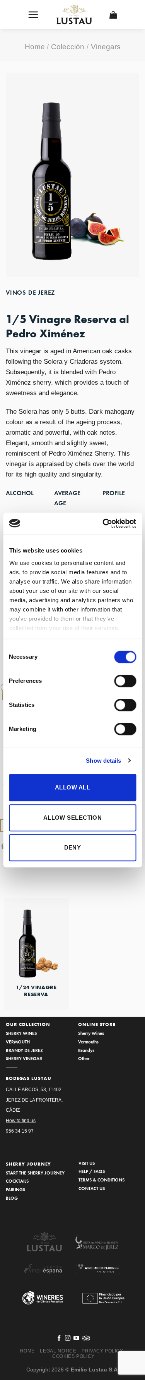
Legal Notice (58, 1351)
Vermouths (88, 1042)
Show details (103, 760)
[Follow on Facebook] (59, 1338)
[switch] (125, 681)
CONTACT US (91, 1188)
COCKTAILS (17, 1181)
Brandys (86, 1050)
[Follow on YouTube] (76, 1338)
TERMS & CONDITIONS (101, 1180)
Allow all (72, 787)
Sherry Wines (91, 1033)
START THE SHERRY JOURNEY (35, 1173)
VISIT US (86, 1163)
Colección (67, 47)
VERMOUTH (18, 1042)
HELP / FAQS (91, 1171)
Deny (72, 847)
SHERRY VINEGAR (24, 1058)
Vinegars (106, 47)
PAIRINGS (15, 1189)
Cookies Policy (73, 1356)
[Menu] (33, 14)
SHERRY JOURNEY (28, 1164)
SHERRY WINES (21, 1033)
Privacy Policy (102, 1351)
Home (35, 47)
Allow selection (72, 817)
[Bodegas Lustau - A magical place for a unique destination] (74, 14)
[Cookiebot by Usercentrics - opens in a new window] (103, 523)
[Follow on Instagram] (68, 1338)
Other (83, 1058)
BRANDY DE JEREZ (24, 1050)
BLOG (12, 1198)
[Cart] (113, 14)
